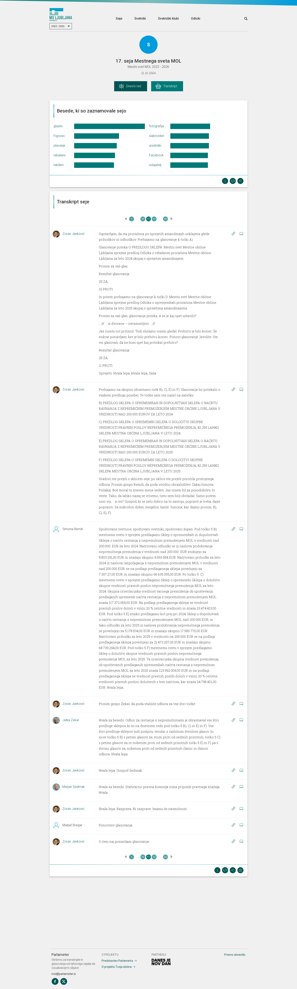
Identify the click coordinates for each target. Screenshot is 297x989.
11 (148, 219)
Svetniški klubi (168, 18)
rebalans (60, 155)
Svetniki (140, 18)
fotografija (156, 126)
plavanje (59, 145)
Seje (119, 18)
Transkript (170, 86)
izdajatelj (155, 165)
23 (165, 219)
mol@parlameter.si (64, 973)
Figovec (59, 136)
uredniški (155, 145)
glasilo (58, 126)
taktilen (59, 165)
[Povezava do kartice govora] (241, 234)
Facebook (156, 155)
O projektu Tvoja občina (117, 966)
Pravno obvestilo (234, 954)
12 (154, 219)
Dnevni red (133, 86)
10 (142, 219)
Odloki (195, 18)
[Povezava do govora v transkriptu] (233, 234)
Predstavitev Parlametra (117, 960)
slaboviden (156, 136)
